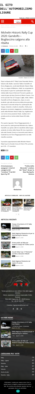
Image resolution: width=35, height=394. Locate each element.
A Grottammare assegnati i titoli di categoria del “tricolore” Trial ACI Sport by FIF (8, 170)
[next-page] (19, 214)
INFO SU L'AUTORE (24, 195)
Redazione (5, 46)
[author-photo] (17, 183)
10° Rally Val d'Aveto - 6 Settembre (21, 228)
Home (2, 25)
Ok (18, 391)
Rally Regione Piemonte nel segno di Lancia (21, 262)
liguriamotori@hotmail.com (20, 305)
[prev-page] (16, 214)
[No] (33, 387)
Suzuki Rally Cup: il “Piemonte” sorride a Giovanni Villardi (22, 253)
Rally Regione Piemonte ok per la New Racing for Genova (23, 234)
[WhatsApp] (16, 51)
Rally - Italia (4, 366)
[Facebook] (3, 51)
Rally (14, 237)
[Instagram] (18, 309)
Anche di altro (5, 372)
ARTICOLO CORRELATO (11, 195)
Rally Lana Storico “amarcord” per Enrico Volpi (28, 209)
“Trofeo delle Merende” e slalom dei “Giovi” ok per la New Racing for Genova (26, 170)
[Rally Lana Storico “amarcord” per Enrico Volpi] (29, 203)
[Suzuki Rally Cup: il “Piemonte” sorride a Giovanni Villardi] (6, 254)
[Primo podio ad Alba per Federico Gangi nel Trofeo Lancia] (6, 245)
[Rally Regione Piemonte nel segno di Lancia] (6, 263)
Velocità (3, 369)
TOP (7, 150)
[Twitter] (7, 51)
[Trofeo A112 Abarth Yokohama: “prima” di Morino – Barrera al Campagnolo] (6, 203)
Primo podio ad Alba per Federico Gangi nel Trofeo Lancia (23, 243)
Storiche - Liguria (12, 29)
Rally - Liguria (5, 360)
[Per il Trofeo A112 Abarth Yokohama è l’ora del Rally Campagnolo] (17, 203)
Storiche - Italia (5, 375)
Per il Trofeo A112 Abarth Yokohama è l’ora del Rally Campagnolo (17, 209)
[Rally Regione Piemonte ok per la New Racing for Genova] (6, 236)
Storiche (7, 25)
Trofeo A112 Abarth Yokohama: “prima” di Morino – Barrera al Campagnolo (6, 209)
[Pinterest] (12, 51)
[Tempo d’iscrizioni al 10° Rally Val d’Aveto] (6, 226)
